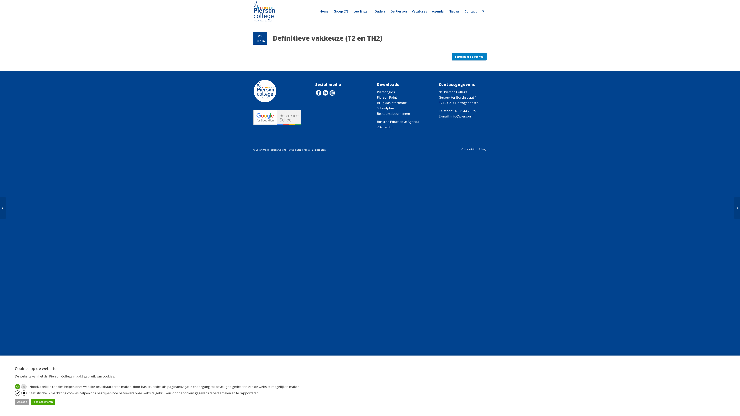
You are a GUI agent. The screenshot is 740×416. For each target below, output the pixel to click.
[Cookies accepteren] (17, 386)
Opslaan (22, 401)
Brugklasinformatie (392, 103)
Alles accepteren (43, 401)
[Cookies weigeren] (24, 386)
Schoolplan (385, 108)
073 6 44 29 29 (465, 111)
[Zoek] (483, 11)
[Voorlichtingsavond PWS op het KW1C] (3, 208)
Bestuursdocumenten (393, 113)
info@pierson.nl (462, 116)
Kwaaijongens (295, 149)
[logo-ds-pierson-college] (265, 11)
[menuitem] (324, 11)
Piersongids (386, 92)
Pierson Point (387, 97)
